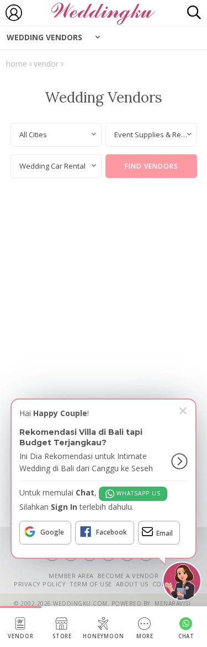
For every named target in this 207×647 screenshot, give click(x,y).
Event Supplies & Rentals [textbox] (155, 134)
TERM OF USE (91, 584)
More (145, 636)
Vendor (21, 636)
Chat (186, 636)
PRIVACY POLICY (40, 584)
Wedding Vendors (44, 37)
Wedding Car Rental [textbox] (52, 166)
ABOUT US (132, 584)
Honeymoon (103, 636)
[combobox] (56, 135)
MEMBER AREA (71, 575)
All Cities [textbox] (33, 134)
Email (164, 533)
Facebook (111, 532)
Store (62, 636)
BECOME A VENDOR (128, 575)
